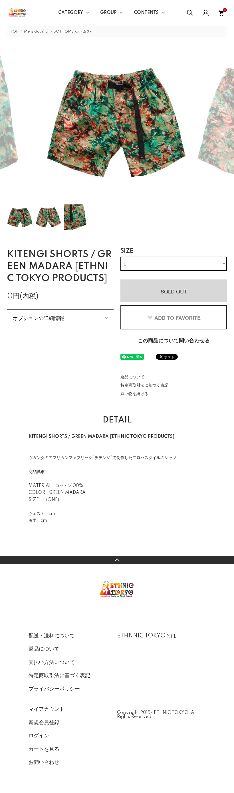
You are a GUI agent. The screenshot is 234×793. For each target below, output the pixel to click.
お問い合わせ (44, 762)
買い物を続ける (134, 394)
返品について (132, 377)
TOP (14, 31)
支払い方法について (52, 662)
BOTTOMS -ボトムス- (73, 31)
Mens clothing (36, 31)
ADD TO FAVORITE (177, 317)
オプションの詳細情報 (38, 317)
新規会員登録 (44, 723)
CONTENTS (146, 13)
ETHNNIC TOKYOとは (146, 636)
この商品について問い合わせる (174, 341)
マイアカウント (46, 709)
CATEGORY (70, 13)
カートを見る (44, 749)
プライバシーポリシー (54, 689)
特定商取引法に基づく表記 (144, 385)
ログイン (39, 736)
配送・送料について (52, 636)
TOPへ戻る (117, 560)
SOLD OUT (174, 291)
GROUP (108, 13)
